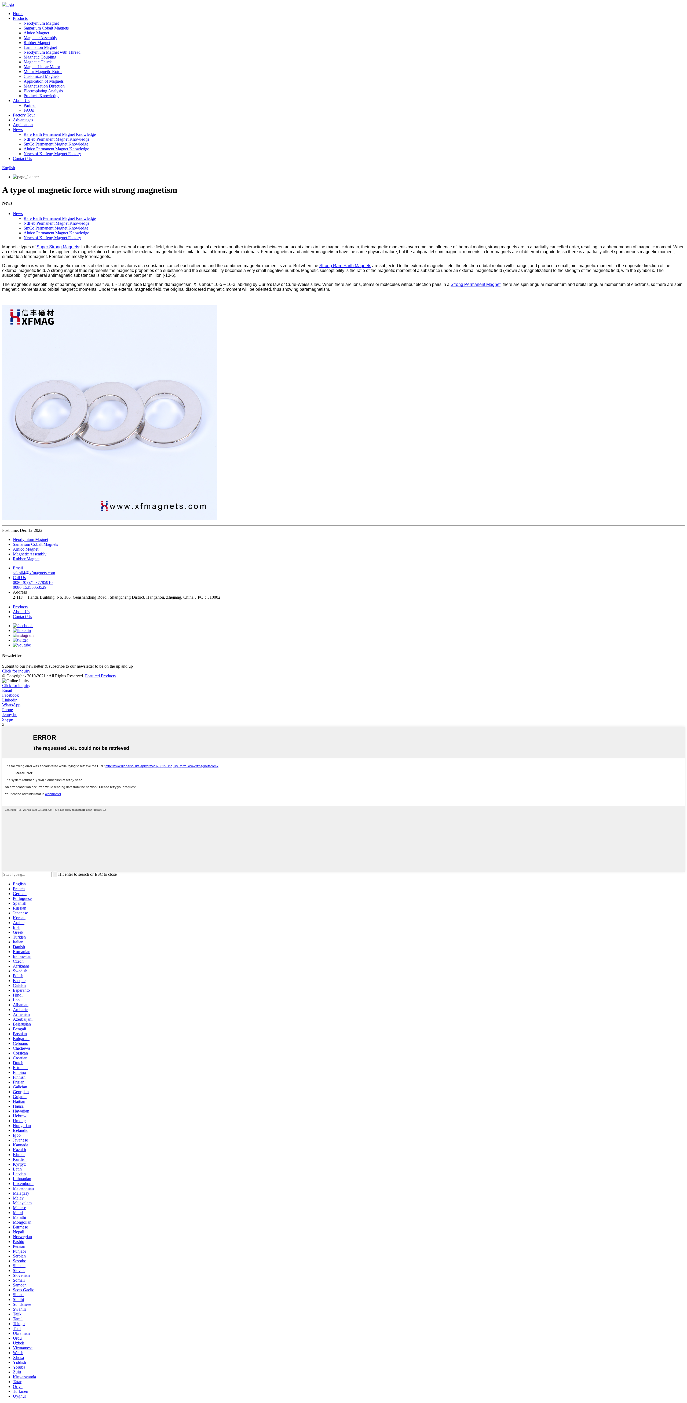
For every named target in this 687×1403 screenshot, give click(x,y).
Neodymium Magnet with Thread (52, 52)
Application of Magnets (44, 81)
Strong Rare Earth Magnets (345, 265)
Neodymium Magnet (41, 23)
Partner (30, 105)
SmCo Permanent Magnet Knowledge (56, 144)
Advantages (23, 120)
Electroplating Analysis (43, 91)
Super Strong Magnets (57, 247)
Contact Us (22, 158)
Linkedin (9, 700)
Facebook (10, 695)
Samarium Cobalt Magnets (46, 28)
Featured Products (100, 676)
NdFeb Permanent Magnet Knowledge (56, 139)
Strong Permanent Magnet (475, 284)
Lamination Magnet (40, 47)
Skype (7, 719)
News (18, 129)
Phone (7, 709)
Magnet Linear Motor (42, 66)
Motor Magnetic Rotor (43, 71)
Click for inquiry (16, 685)
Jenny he (9, 714)
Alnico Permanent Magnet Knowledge (56, 149)
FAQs (29, 110)
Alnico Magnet (36, 33)
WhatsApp (11, 705)
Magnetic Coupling (40, 57)
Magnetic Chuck (38, 62)
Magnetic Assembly (40, 37)
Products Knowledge (41, 95)
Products (20, 18)
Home (18, 13)
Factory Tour (24, 115)
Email (7, 690)
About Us (21, 100)
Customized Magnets (41, 76)
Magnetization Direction (44, 86)
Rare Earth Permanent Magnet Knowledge (60, 134)
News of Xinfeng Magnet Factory (52, 153)
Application (23, 124)
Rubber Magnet (37, 42)
